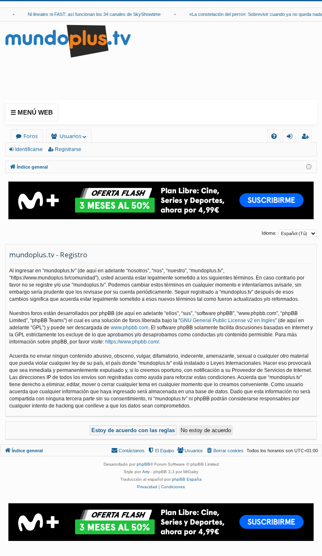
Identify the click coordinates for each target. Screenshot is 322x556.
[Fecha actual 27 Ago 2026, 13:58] (309, 167)
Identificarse (29, 149)
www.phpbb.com (129, 328)
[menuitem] (273, 136)
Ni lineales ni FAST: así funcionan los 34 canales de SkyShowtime (91, 14)
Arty (146, 471)
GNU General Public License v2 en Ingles (227, 320)
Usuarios (70, 136)
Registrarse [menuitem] (307, 137)
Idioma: (269, 233)
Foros (30, 136)
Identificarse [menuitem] (291, 137)
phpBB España (187, 479)
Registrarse (68, 149)
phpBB (143, 464)
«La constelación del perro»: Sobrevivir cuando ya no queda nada (252, 14)
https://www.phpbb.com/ (132, 342)
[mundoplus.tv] (68, 40)
